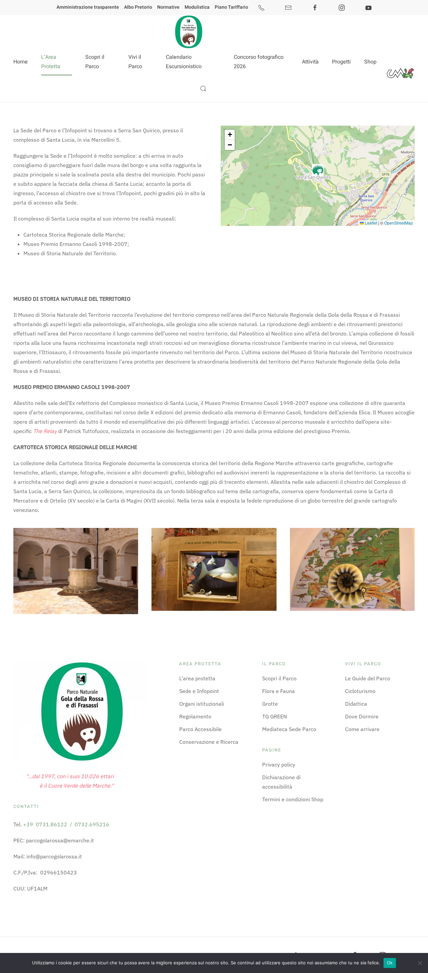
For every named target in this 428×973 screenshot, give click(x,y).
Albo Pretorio (138, 7)
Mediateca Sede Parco (289, 729)
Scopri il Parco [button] (94, 62)
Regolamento (195, 716)
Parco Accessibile (200, 729)
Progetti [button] (341, 62)
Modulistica (197, 7)
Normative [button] (168, 7)
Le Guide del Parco (367, 678)
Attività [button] (310, 62)
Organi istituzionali (201, 703)
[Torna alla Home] (188, 31)
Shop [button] (370, 62)
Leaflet (370, 223)
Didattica (356, 703)
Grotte (270, 703)
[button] (203, 88)
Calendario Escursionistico (184, 62)
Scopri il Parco (279, 678)
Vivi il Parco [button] (135, 62)
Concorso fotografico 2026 (259, 62)
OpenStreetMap (398, 223)
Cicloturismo (360, 691)
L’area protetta (197, 678)
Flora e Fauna (278, 691)
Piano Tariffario (231, 7)
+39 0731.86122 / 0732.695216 (66, 824)
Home (20, 62)
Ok (390, 962)
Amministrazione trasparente (88, 7)
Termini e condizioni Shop (292, 799)
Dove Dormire (362, 716)
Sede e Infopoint (199, 691)
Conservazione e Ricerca (208, 741)
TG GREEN (274, 716)
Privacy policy (278, 764)
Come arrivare (362, 729)
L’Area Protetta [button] (50, 62)
